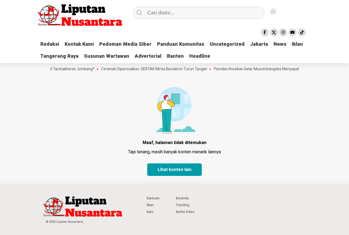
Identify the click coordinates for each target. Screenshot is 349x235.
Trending (182, 205)
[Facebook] (265, 32)
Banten (175, 56)
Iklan (297, 44)
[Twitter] (274, 32)
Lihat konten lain (174, 169)
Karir (150, 211)
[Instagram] (283, 32)
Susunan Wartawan (106, 56)
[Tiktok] (302, 32)
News (279, 44)
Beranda (182, 198)
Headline (199, 56)
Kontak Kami (79, 44)
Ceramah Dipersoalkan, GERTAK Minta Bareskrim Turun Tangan (151, 69)
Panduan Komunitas (180, 44)
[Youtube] (292, 32)
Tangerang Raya (59, 56)
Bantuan (153, 198)
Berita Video (185, 211)
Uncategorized (227, 44)
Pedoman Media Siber (125, 44)
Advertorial (148, 56)
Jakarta (259, 44)
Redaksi (49, 44)
